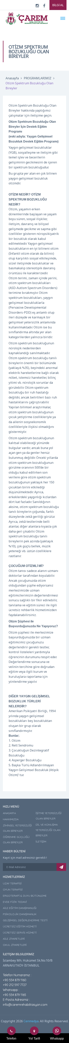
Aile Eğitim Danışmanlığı (19, 908)
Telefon (11, 1038)
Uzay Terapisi (12, 883)
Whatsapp (57, 1038)
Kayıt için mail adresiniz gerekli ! (25, 857)
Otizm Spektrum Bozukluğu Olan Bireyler (29, 85)
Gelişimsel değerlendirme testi (25, 920)
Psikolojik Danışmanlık (19, 914)
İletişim (41, 841)
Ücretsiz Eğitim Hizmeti (20, 926)
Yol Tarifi (34, 1038)
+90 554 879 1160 (14, 980)
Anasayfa (12, 78)
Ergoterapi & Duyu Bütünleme (25, 895)
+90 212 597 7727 (14, 985)
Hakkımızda (11, 819)
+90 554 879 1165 (14, 995)
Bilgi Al (58, 5)
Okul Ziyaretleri (15, 945)
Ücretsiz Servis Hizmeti (20, 932)
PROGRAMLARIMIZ (37, 78)
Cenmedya (31, 1021)
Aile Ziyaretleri (14, 938)
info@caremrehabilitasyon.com (25, 1005)
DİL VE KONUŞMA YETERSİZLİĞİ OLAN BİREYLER (48, 830)
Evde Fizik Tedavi (15, 902)
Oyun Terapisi (13, 889)
